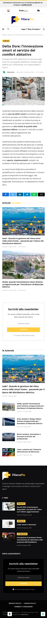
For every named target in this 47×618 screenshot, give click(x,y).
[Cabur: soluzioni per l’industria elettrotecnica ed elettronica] (8, 452)
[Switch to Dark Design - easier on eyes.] (43, 29)
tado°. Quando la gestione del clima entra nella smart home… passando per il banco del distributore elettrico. (23, 241)
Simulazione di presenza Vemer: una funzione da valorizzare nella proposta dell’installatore (30, 539)
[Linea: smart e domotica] (8, 524)
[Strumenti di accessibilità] (10, 614)
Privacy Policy (15, 603)
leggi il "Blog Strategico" (31, 29)
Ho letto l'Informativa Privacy (24, 335)
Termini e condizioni (23, 607)
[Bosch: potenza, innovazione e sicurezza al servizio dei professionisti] (8, 437)
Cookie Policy (30, 603)
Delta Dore (10, 72)
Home (4, 35)
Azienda (6, 41)
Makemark (24, 614)
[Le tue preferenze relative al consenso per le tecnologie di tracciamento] (43, 614)
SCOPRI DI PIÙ (26, 5)
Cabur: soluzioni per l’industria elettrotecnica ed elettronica (29, 450)
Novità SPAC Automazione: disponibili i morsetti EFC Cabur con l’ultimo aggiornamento (29, 509)
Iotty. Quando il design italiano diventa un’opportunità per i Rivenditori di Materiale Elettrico (29, 421)
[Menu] (3, 29)
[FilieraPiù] (23, 20)
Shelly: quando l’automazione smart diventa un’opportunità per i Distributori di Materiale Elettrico (22, 284)
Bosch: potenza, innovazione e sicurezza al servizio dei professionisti (29, 436)
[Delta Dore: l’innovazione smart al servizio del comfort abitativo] (23, 105)
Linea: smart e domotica (26, 524)
